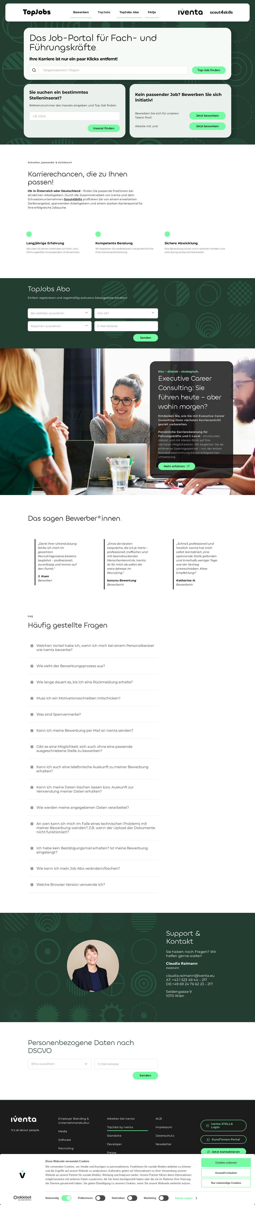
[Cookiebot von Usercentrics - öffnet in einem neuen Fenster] (22, 1198)
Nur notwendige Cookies (226, 1182)
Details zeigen (183, 1198)
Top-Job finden (209, 70)
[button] (93, 648)
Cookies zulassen (226, 1162)
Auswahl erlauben (226, 1172)
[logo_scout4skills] (221, 11)
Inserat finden (103, 128)
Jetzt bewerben (207, 115)
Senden (145, 337)
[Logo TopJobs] (36, 10)
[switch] (100, 1198)
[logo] (190, 9)
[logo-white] (23, 1117)
